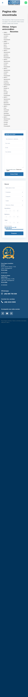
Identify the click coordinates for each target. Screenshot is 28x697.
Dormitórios (7, 208)
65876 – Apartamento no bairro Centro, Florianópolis (7, 72)
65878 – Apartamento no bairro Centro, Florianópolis (7, 63)
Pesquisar (14, 233)
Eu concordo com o (13, 170)
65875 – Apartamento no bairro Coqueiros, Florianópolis (7, 81)
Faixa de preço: (8, 226)
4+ (17, 210)
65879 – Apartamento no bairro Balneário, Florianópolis (7, 54)
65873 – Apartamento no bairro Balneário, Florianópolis (7, 101)
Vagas (6, 220)
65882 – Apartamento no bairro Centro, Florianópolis (7, 36)
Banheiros (7, 214)
